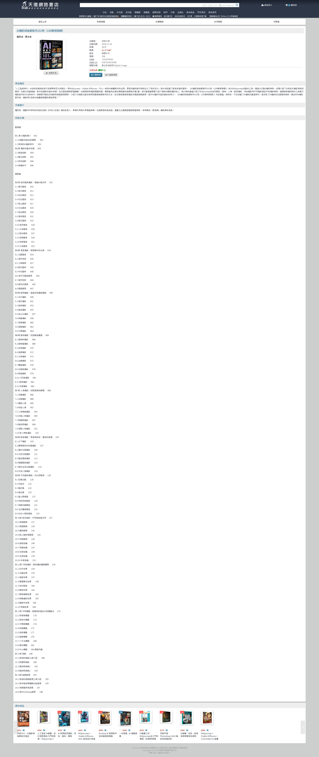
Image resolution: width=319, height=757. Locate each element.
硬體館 (147, 12)
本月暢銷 (218, 21)
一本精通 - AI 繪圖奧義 (128, 735)
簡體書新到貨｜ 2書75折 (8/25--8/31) (135, 16)
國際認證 (156, 12)
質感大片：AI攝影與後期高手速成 (26, 735)
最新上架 (42, 21)
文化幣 (189, 16)
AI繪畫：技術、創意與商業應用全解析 (189, 735)
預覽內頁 (53, 72)
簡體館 (138, 12)
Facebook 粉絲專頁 (140, 747)
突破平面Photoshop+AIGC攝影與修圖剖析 (169, 736)
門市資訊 (201, 12)
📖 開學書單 (157, 16)
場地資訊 (212, 12)
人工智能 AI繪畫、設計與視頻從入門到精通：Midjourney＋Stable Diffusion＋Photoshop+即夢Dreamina (47, 740)
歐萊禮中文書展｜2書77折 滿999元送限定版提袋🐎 (99, 16)
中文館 (120, 12)
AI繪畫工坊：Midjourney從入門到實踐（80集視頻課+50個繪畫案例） (149, 737)
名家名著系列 (180, 16)
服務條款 (183, 747)
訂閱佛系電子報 (200, 16)
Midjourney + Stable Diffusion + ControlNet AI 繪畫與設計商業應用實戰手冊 (210, 739)
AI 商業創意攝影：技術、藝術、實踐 (67, 735)
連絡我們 (164, 747)
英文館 (129, 12)
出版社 (180, 12)
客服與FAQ (154, 747)
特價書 (276, 21)
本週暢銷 (159, 21)
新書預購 (101, 21)
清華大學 (106, 40)
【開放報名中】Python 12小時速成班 (223, 16)
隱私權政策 (173, 747)
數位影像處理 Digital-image (114, 65)
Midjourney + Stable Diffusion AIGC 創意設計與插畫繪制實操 (86, 737)
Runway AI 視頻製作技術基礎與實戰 (108, 735)
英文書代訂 (168, 16)
